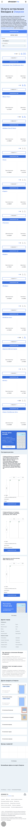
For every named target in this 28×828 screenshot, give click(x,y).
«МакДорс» (5, 286)
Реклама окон (16, 801)
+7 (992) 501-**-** (14, 404)
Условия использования (5, 807)
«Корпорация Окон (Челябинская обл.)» (13, 65)
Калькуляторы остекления (15, 803)
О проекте (3, 799)
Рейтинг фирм (14, 35)
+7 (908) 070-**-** (14, 89)
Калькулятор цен (14, 31)
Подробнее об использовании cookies (8, 815)
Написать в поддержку (16, 805)
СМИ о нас (8, 799)
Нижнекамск (3, 637)
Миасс (2, 629)
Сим (16, 629)
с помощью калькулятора (13, 27)
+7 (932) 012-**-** (14, 341)
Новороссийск (4, 644)
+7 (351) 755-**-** (14, 57)
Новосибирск (4, 646)
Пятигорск (18, 642)
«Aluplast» (5, 254)
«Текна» (4, 160)
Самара (17, 646)
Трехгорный (18, 633)
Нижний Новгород (5, 640)
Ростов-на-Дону (19, 644)
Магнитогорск (4, 626)
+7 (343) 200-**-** (14, 247)
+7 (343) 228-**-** (14, 184)
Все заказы (14, 615)
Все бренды (14, 761)
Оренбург (18, 637)
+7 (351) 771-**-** (14, 278)
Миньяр (2, 631)
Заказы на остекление (5, 803)
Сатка (16, 626)
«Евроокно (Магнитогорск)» (9, 349)
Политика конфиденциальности (17, 807)
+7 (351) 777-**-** (14, 152)
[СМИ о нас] (3, 826)
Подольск (18, 640)
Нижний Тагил (4, 642)
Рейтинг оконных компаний (6, 805)
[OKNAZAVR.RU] (13, 2)
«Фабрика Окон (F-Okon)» (9, 128)
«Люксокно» (5, 223)
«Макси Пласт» (6, 96)
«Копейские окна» (7, 317)
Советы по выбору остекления (16, 799)
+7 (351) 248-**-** (14, 215)
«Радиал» (4, 191)
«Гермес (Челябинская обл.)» (10, 412)
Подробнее (9, 820)
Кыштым (2, 624)
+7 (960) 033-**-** (14, 121)
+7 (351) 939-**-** (14, 373)
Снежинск (17, 631)
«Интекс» (4, 380)
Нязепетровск (4, 633)
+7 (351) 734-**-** (14, 310)
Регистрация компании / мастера (7, 801)
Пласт (16, 624)
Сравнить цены (9, 446)
